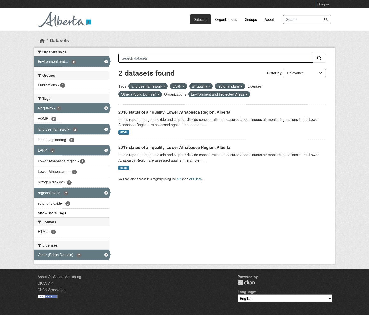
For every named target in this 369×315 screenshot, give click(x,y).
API (179, 179)
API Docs (195, 179)
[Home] (42, 40)
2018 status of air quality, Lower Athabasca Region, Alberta (174, 112)
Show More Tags (52, 212)
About (269, 19)
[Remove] (164, 86)
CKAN (246, 282)
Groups (251, 19)
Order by (274, 72)
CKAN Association (52, 289)
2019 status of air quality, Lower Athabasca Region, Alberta (174, 147)
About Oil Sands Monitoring (59, 276)
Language (246, 291)
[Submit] (326, 19)
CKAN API (46, 283)
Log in (324, 4)
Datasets (200, 19)
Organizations (226, 19)
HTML (123, 132)
